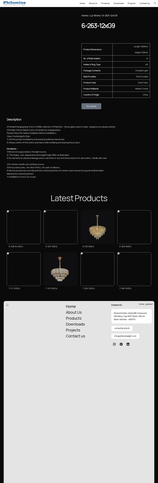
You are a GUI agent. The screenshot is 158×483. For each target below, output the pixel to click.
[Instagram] (114, 344)
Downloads (119, 3)
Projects (132, 3)
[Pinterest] (121, 344)
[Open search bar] (155, 3)
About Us (93, 3)
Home (82, 3)
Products (105, 3)
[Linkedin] (128, 344)
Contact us (145, 3)
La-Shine (95, 15)
